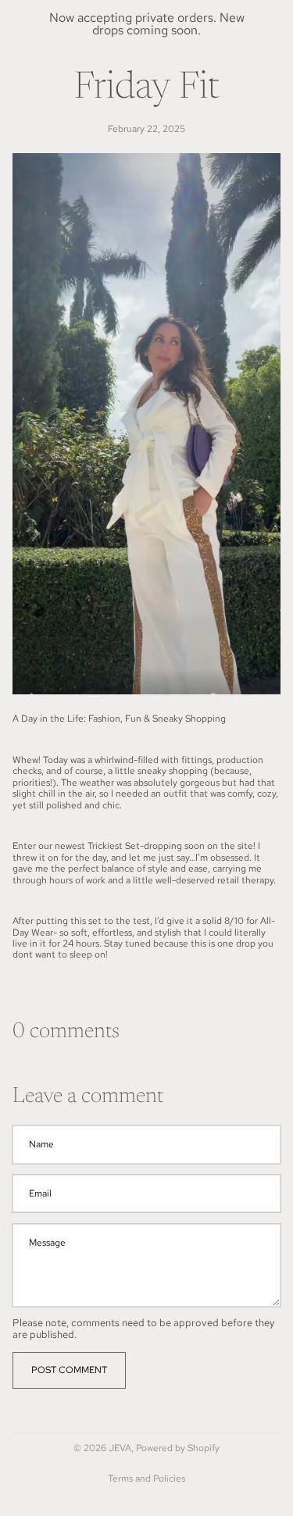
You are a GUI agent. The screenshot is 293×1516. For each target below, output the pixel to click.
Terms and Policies (146, 1478)
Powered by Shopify (178, 1448)
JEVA (120, 1448)
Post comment (69, 1370)
